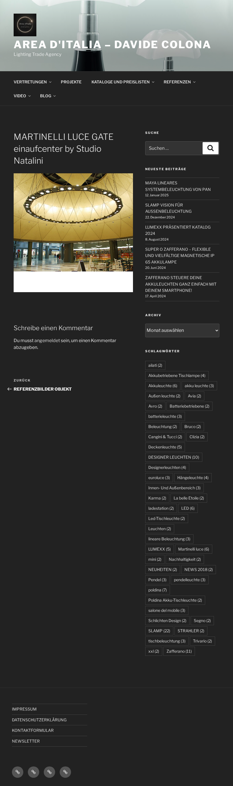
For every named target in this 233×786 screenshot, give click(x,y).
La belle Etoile (189, 498)
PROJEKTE (71, 81)
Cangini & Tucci (165, 436)
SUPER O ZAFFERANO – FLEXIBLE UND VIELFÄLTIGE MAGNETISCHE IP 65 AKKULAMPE (180, 255)
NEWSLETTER (26, 741)
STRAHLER (191, 630)
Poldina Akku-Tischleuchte (175, 600)
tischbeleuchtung (167, 641)
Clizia (197, 436)
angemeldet (47, 340)
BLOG (45, 95)
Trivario (202, 641)
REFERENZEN (177, 81)
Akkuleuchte (162, 385)
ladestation (161, 508)
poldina (157, 589)
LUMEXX (159, 549)
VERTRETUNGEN (30, 81)
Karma (157, 498)
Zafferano (179, 651)
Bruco (192, 426)
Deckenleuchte (165, 446)
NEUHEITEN (162, 569)
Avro (155, 406)
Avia (194, 395)
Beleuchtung (162, 426)
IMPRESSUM (24, 709)
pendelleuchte (189, 579)
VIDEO (20, 95)
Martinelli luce (193, 549)
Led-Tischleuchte (166, 518)
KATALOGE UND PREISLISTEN (120, 81)
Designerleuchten (167, 467)
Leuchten (159, 528)
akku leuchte (199, 385)
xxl (153, 651)
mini (154, 559)
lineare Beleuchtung (169, 538)
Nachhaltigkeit (185, 559)
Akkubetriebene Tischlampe (176, 375)
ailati (155, 365)
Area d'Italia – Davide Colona (112, 44)
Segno (202, 620)
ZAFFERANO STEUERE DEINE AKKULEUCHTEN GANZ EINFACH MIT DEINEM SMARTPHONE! (181, 284)
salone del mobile (166, 610)
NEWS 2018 (198, 569)
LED (188, 508)
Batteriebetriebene (189, 406)
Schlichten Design (167, 620)
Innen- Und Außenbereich (174, 487)
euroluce (159, 477)
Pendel (157, 579)
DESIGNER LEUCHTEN (173, 457)
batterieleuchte (165, 416)
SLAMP (159, 630)
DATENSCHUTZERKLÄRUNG (39, 719)
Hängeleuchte (193, 477)
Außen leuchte (164, 395)
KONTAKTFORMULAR (33, 730)
